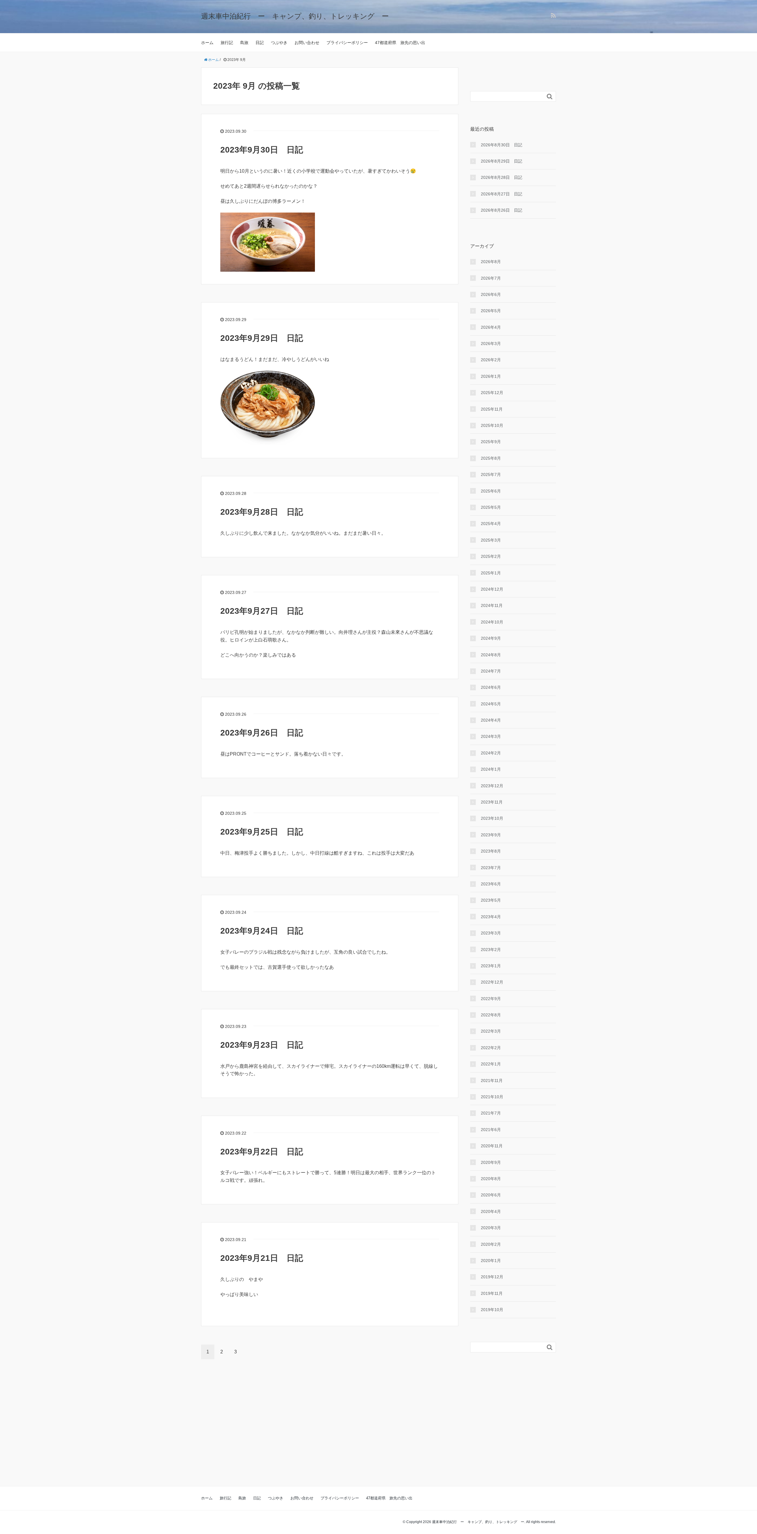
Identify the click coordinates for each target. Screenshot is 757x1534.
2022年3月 (491, 1031)
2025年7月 (491, 474)
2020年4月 (491, 1211)
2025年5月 (491, 507)
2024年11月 (492, 605)
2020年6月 (491, 1195)
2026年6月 (491, 294)
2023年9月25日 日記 (261, 831)
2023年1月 (491, 965)
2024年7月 (491, 671)
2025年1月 (491, 573)
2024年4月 (491, 720)
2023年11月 (492, 802)
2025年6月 (491, 491)
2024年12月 (492, 589)
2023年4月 (491, 916)
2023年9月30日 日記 (261, 149)
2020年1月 (491, 1260)
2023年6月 (491, 884)
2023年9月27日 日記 (261, 610)
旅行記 (227, 42)
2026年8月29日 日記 (501, 161)
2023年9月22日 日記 (261, 1151)
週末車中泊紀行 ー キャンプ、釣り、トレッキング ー (295, 16)
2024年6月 (491, 687)
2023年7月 (491, 867)
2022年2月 (491, 1047)
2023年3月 (491, 933)
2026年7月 (491, 278)
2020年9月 (491, 1162)
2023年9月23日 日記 (261, 1044)
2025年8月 (491, 458)
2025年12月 (492, 392)
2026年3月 (491, 343)
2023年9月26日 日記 (261, 732)
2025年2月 (491, 556)
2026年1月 (491, 376)
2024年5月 (491, 704)
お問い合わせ (307, 42)
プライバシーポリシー (347, 42)
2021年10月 (492, 1096)
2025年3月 (491, 540)
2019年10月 (492, 1309)
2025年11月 (492, 409)
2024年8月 (491, 654)
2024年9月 (491, 638)
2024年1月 (491, 769)
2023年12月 (492, 785)
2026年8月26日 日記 (501, 210)
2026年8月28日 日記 (501, 177)
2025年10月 (492, 425)
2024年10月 (492, 622)
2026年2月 (491, 359)
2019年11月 (492, 1293)
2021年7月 (491, 1113)
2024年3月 (491, 736)
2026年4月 (491, 327)
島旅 (244, 42)
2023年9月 (491, 834)
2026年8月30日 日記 (501, 144)
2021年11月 (492, 1080)
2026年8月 (491, 261)
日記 (259, 42)
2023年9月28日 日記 (261, 511)
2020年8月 (491, 1178)
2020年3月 (491, 1227)
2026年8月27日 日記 (501, 194)
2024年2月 (491, 753)
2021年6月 (491, 1129)
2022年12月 (492, 982)
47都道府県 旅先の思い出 (400, 42)
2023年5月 (491, 900)
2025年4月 (491, 523)
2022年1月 (491, 1064)
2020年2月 (491, 1244)
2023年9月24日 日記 (261, 930)
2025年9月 (491, 441)
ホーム (207, 42)
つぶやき (279, 42)
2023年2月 (491, 949)
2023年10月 (492, 818)
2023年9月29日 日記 (261, 338)
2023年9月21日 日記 (261, 1258)
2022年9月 (491, 998)
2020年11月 (492, 1145)
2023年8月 (491, 851)
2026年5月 (491, 310)
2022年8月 (491, 1015)
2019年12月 (492, 1276)
